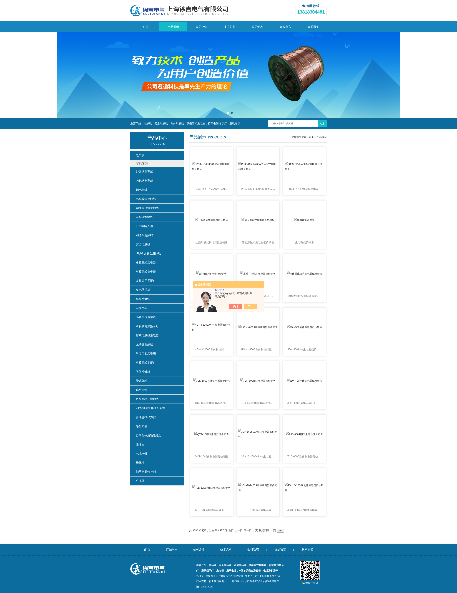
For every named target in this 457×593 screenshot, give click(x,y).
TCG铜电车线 (144, 226)
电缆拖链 (141, 453)
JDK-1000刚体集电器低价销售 (211, 402)
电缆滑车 (141, 308)
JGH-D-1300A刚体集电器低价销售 (304, 509)
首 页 (145, 26)
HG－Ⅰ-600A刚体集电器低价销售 (258, 349)
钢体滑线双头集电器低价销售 (304, 295)
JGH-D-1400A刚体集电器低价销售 (258, 509)
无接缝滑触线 (144, 344)
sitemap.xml (207, 586)
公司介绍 (201, 26)
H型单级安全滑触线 (148, 253)
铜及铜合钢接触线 (147, 207)
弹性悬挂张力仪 (146, 417)
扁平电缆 (141, 389)
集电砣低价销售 (304, 242)
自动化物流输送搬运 (149, 435)
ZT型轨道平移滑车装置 (150, 408)
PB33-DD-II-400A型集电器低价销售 (304, 188)
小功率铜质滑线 (146, 317)
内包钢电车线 (144, 180)
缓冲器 (140, 444)
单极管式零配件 (146, 362)
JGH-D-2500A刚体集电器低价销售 (258, 456)
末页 (255, 530)
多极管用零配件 (146, 280)
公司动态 (257, 26)
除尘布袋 (141, 426)
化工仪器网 (215, 581)
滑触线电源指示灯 (147, 326)
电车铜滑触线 (144, 217)
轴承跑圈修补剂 (146, 471)
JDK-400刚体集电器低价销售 (304, 402)
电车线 (140, 155)
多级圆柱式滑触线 (147, 399)
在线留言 (285, 26)
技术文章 (229, 26)
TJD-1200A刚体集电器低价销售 (211, 509)
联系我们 (313, 26)
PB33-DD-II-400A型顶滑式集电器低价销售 (258, 188)
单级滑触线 (143, 298)
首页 (311, 137)
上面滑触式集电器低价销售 (211, 242)
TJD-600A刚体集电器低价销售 (304, 456)
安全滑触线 (143, 244)
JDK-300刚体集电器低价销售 (304, 349)
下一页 (247, 530)
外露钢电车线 (144, 171)
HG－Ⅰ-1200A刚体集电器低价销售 (211, 349)
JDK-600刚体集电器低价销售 (258, 402)
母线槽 (140, 462)
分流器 (140, 480)
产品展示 (173, 26)
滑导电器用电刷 (146, 353)
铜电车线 (141, 189)
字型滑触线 (143, 371)
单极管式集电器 (146, 271)
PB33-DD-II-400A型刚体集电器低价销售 (211, 188)
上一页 (238, 530)
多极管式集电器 (146, 262)
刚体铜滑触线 (144, 235)
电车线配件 (142, 163)
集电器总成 (143, 289)
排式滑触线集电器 (147, 335)
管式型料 (141, 380)
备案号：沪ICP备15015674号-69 (262, 576)
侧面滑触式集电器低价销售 (258, 242)
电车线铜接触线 (146, 198)
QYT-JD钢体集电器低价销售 (211, 456)
